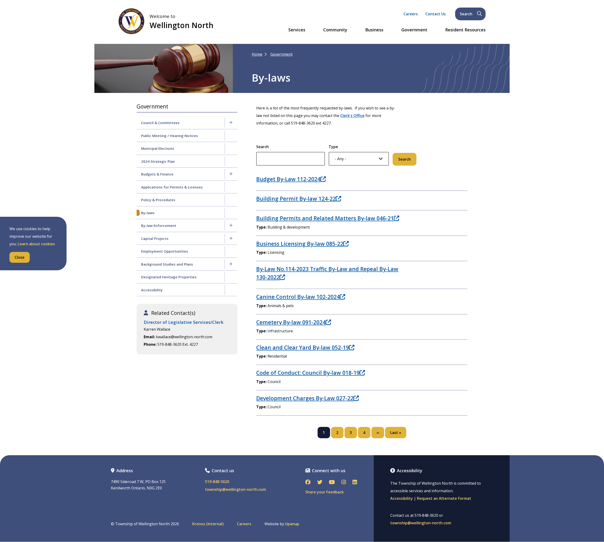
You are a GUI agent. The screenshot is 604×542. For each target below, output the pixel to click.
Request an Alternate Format (444, 498)
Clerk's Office (352, 115)
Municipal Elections (157, 148)
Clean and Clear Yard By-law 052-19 (302, 347)
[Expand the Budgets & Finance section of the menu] (230, 174)
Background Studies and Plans (167, 264)
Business (374, 30)
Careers (410, 14)
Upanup (292, 524)
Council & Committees (160, 122)
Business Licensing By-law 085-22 (299, 243)
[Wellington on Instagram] (343, 482)
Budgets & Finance (157, 174)
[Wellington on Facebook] (307, 482)
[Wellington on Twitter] (319, 482)
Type (333, 146)
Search (466, 14)
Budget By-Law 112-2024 (288, 179)
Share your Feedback (324, 492)
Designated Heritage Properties (169, 277)
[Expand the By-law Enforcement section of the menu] (230, 225)
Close (20, 257)
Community (335, 30)
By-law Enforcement (158, 225)
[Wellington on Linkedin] (354, 482)
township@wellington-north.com (235, 489)
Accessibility (152, 290)
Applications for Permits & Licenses (172, 187)
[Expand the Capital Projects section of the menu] (230, 238)
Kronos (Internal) (208, 524)
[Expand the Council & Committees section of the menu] (230, 122)
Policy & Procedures (158, 199)
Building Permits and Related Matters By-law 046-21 (325, 218)
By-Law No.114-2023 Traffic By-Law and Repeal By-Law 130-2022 (327, 273)
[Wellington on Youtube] (332, 482)
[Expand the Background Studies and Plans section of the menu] (230, 264)
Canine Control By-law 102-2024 (298, 296)
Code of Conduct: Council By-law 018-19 (308, 372)
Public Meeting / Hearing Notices (169, 135)
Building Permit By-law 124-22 (296, 198)
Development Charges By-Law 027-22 (304, 398)
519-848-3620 (217, 481)
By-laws (148, 212)
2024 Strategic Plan (158, 161)
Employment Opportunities (164, 251)
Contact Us (435, 14)
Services (296, 30)
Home (257, 54)
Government (414, 30)
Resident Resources (465, 30)
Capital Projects (154, 238)
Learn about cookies (36, 243)
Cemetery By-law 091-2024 (291, 322)
